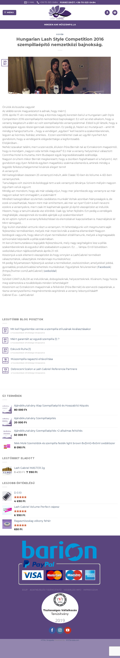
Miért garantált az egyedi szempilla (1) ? (34, 339)
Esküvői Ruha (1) (20, 349)
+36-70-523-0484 (86, 2)
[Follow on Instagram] (59, 630)
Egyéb (60, 34)
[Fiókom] (107, 12)
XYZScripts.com (72, 640)
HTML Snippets (47, 640)
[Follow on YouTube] (67, 630)
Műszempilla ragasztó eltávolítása (32, 359)
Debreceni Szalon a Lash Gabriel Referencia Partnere (44, 369)
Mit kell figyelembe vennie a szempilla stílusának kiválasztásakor (50, 329)
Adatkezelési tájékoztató (46, 590)
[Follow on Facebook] (52, 630)
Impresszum (90, 590)
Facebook (104, 267)
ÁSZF (25, 590)
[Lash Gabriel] (60, 12)
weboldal (50, 270)
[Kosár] (114, 12)
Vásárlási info (72, 590)
